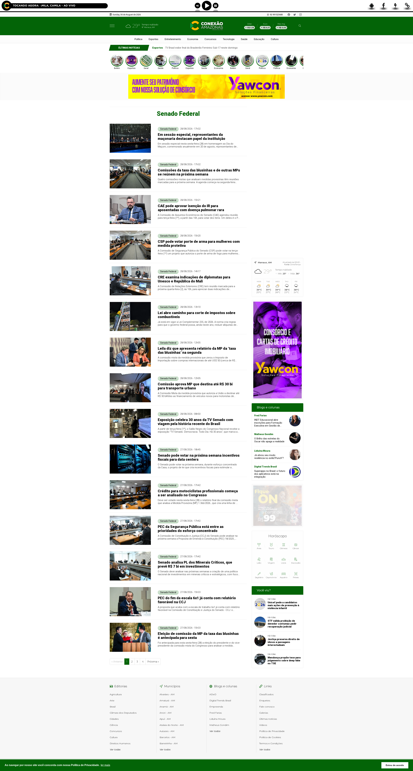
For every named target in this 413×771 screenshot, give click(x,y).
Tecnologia (228, 39)
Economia (192, 39)
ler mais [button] (105, 765)
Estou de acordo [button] (395, 765)
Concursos (210, 39)
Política (138, 39)
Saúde (244, 39)
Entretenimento (173, 39)
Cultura (274, 39)
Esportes (153, 39)
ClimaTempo (295, 264)
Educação (259, 39)
